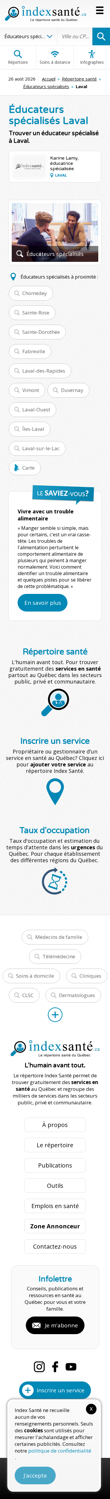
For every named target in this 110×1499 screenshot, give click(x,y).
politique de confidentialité (59, 1450)
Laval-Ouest (36, 409)
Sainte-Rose (35, 312)
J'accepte (35, 1475)
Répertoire (18, 62)
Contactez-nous (55, 1246)
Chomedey (34, 293)
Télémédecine (59, 956)
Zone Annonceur (55, 1226)
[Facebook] (55, 1367)
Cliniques (90, 975)
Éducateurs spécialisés (46, 86)
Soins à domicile (35, 975)
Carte (28, 467)
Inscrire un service (60, 1390)
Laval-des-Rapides (43, 370)
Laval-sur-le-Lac (41, 448)
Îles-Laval (33, 429)
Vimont (30, 390)
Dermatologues (77, 995)
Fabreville (33, 351)
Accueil (48, 79)
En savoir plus (42, 603)
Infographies (92, 62)
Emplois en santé (55, 1206)
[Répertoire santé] (55, 1014)
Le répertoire (55, 1145)
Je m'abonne (61, 1325)
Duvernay (72, 390)
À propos (55, 1125)
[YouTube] (71, 1367)
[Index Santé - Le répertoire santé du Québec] (45, 13)
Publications (55, 1165)
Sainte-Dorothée (41, 332)
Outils (55, 1186)
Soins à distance (55, 62)
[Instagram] (39, 1367)
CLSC (27, 995)
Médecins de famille (58, 937)
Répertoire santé (79, 79)
